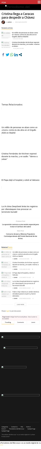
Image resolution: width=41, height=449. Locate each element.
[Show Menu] (2, 7)
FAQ (22, 427)
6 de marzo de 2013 (21, 22)
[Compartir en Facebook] (3, 54)
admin (10, 22)
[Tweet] (7, 54)
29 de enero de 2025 (25, 288)
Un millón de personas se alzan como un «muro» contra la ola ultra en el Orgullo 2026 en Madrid (25, 34)
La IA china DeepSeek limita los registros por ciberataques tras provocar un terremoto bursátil (25, 283)
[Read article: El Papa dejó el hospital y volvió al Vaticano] (6, 275)
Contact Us (14, 427)
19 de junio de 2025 (18, 48)
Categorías (4, 427)
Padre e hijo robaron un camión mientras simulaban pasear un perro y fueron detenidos (25, 294)
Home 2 (28, 427)
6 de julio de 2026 (18, 38)
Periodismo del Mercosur (16, 429)
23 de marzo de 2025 (25, 277)
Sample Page (31, 429)
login (7, 311)
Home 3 (3, 429)
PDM (4, 2)
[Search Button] (39, 7)
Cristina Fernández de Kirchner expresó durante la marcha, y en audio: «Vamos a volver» (26, 44)
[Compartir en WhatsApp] (12, 54)
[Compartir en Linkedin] (16, 54)
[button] (39, 2)
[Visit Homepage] (20, 7)
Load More (20, 304)
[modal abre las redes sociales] (20, 54)
